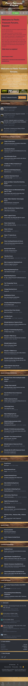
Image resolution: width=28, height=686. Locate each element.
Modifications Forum (9, 295)
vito (10, 152)
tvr (18, 231)
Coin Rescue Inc (13, 211)
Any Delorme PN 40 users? (10, 425)
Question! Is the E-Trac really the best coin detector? (15, 337)
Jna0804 (25, 649)
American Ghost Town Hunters (12, 310)
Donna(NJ (24, 271)
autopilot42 (14, 237)
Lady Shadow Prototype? (9, 271)
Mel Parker (24, 225)
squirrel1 (12, 432)
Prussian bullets (7, 318)
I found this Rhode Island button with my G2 (13, 243)
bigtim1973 (16, 194)
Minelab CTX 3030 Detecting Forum (13, 329)
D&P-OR (14, 265)
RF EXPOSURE (7, 165)
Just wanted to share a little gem (11, 415)
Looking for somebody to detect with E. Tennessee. (15, 596)
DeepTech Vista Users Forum (11, 176)
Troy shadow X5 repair (9, 408)
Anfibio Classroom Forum (10, 398)
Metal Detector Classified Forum (12, 556)
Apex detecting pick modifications (11, 297)
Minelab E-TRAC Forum (10, 335)
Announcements (5, 103)
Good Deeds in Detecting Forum (12, 489)
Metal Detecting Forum (10, 275)
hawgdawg (24, 497)
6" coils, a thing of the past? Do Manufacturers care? (15, 277)
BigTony (15, 144)
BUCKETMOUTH (13, 354)
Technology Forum (9, 406)
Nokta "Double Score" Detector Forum (13, 208)
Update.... (5, 634)
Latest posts (5, 602)
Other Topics (4, 458)
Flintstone (12, 478)
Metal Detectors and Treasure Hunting (10, 136)
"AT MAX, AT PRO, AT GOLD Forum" (13, 163)
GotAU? (15, 471)
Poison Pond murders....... (9, 497)
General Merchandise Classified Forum (14, 571)
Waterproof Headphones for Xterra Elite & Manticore (15, 352)
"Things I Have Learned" (10, 385)
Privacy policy (15, 666)
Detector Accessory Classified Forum (13, 564)
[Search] (26, 13)
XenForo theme (18, 670)
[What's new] (23, 13)
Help (20, 666)
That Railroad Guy (13, 417)
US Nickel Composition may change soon (13, 477)
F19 (5, 237)
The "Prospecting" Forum (10, 283)
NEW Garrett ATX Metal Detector (12, 169)
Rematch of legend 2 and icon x (11, 264)
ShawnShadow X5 (19, 291)
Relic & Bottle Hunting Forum (11, 483)
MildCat (20, 312)
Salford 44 (19, 367)
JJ (10, 279)
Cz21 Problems (7, 231)
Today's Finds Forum (9, 141)
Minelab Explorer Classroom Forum (13, 444)
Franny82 (20, 171)
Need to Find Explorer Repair (10, 345)
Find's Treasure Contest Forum (12, 537)
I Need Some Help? (8, 177)
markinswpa (22, 446)
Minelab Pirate (13, 388)
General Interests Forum (10, 475)
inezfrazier (12, 159)
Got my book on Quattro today (10, 613)
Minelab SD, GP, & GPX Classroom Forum (14, 450)
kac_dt (20, 177)
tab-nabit (19, 165)
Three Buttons (7, 588)
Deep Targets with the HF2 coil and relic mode (14, 193)
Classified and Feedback (7, 544)
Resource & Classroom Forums (9, 373)
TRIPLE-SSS (16, 219)
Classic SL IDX (7, 367)
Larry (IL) (19, 588)
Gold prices (6, 285)
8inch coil (6, 394)
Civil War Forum (8, 316)
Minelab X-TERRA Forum (10, 350)
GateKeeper (6, 130)
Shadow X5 (6, 291)
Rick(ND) (14, 361)
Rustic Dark (12, 664)
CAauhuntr (15, 298)
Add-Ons (4, 670)
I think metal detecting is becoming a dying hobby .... (15, 143)
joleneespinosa (23, 491)
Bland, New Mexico (8, 312)
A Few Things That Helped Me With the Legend (14, 217)
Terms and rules (7, 666)
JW (18, 485)
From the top (7, 503)
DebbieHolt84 (13, 252)
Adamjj (16, 465)
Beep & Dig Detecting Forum (11, 269)
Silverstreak (16, 567)
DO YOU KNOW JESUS (9, 304)
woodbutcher (16, 325)
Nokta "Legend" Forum (10, 215)
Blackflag (15, 339)
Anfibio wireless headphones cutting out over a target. (16, 400)
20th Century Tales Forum (11, 495)
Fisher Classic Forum (9, 223)
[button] (2, 13)
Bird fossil (6, 465)
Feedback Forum (8, 549)
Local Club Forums (6, 580)
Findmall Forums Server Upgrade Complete (14, 113)
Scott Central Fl (7, 485)
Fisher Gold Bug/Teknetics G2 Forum (13, 241)
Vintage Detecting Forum (10, 289)
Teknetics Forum (8, 256)
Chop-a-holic (19, 503)
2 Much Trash (23, 258)
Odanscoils (14, 204)
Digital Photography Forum (11, 501)
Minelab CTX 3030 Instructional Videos (14, 429)
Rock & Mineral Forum (9, 469)
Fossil (5, 471)
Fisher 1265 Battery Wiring (10, 225)
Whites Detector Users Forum (11, 365)
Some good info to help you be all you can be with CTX (16, 431)
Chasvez (22, 331)
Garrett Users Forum (9, 148)
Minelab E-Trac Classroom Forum (12, 436)
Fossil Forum (7, 463)
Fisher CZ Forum (8, 229)
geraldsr (24, 425)
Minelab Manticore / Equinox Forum (13, 322)
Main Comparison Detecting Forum (13, 262)
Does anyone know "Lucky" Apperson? (12, 518)
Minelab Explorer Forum (10, 343)
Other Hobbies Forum (9, 507)
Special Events (4, 525)
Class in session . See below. (10, 438)
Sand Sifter (24, 185)
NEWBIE (6, 381)
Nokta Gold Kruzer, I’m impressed (11, 202)
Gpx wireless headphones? (10, 452)
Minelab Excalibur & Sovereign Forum (13, 358)
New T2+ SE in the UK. (9, 258)
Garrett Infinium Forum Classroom (13, 392)
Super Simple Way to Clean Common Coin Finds (14, 387)
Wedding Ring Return (8, 491)
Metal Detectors (7, 171)
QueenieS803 (13, 402)
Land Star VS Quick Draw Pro (10, 250)
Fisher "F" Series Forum (10, 235)
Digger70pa (12, 244)
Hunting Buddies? (8, 185)
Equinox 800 (7, 446)
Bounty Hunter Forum (9, 248)
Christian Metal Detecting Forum (12, 302)
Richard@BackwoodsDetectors (20, 560)
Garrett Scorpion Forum (10, 156)
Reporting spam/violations (10, 107)
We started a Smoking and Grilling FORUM (14, 128)
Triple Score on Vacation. (9, 210)
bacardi (16, 394)
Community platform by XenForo (14, 669)
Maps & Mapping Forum (10, 413)
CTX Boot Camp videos (9, 331)
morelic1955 (13, 533)
